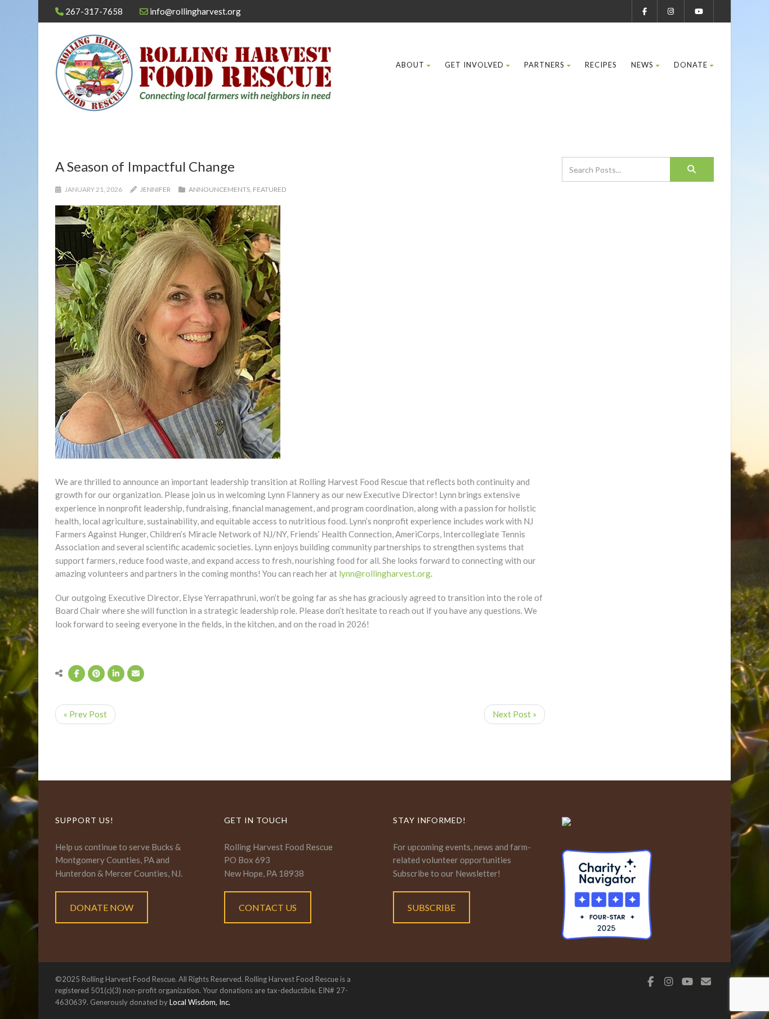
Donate (691, 64)
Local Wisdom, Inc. (199, 1002)
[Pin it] (96, 673)
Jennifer (155, 189)
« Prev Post (85, 714)
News (642, 64)
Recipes (601, 64)
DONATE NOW (101, 907)
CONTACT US (268, 907)
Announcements (219, 189)
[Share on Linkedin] (116, 673)
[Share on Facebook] (76, 673)
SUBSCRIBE (431, 907)
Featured (269, 189)
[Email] (135, 673)
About (410, 64)
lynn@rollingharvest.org (385, 573)
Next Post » (514, 714)
